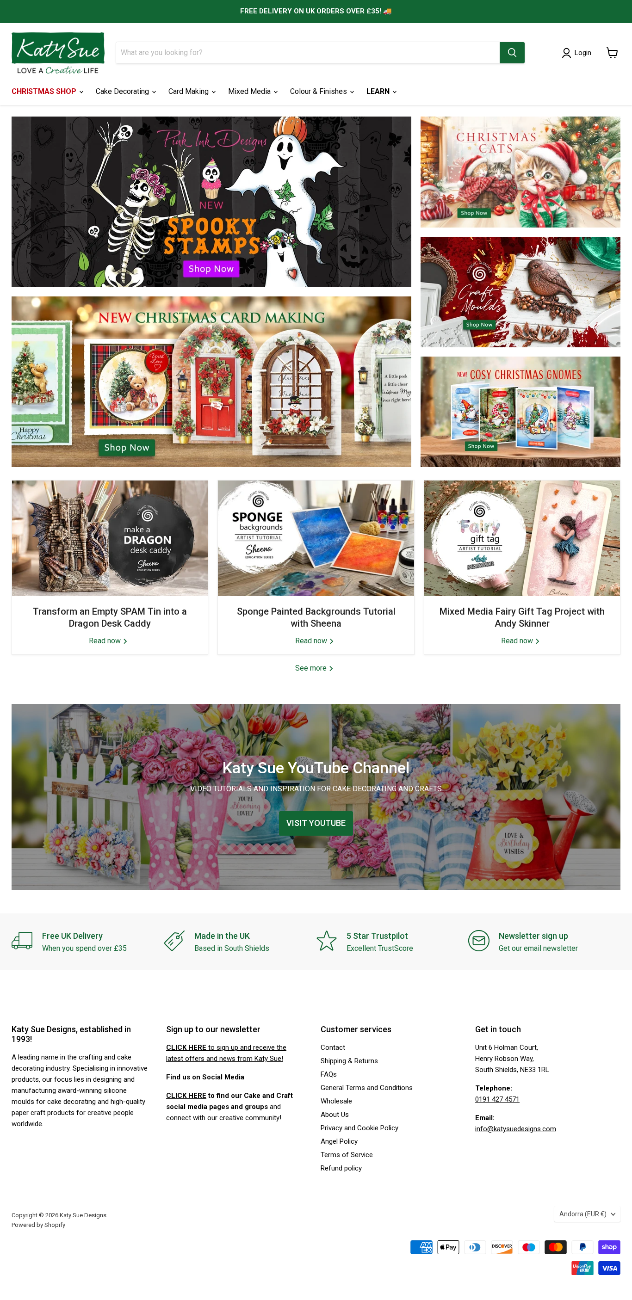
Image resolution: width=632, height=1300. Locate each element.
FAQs (329, 1074)
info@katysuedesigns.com (515, 1129)
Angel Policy (339, 1141)
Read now (106, 640)
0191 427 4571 (497, 1099)
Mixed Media (250, 91)
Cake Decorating (123, 91)
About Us (335, 1114)
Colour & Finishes (319, 91)
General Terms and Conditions (367, 1088)
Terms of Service (347, 1155)
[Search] (512, 52)
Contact (333, 1047)
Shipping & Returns (349, 1061)
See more (311, 668)
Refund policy (341, 1168)
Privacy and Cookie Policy (359, 1128)
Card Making (189, 91)
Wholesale (336, 1101)
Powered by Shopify (38, 1224)
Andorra (583, 1214)
